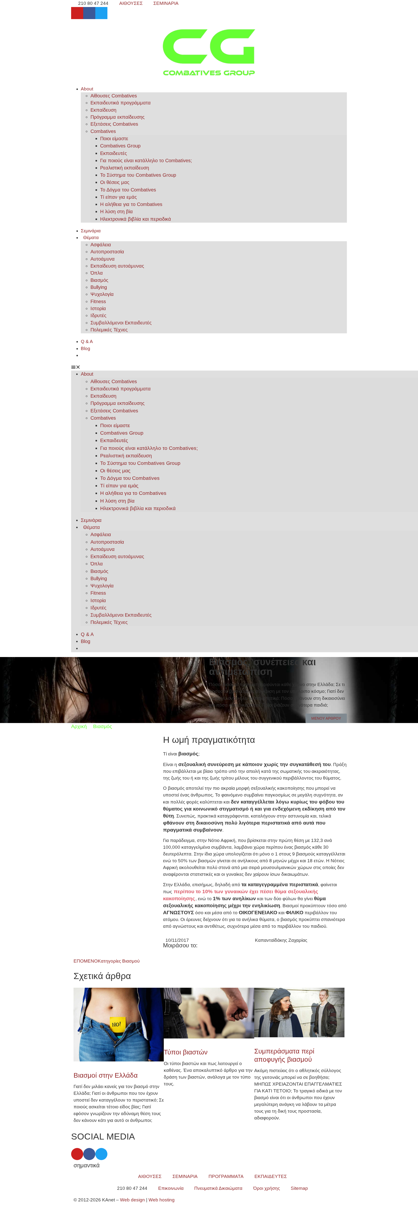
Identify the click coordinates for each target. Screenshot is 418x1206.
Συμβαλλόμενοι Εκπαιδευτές (121, 322)
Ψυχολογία (102, 294)
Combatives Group (120, 145)
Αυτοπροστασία (107, 251)
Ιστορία (98, 308)
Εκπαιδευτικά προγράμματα (120, 102)
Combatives (103, 131)
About (87, 88)
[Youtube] (77, 13)
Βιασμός (99, 280)
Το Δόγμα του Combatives (128, 189)
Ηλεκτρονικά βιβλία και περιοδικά (135, 219)
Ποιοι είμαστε (114, 138)
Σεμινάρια (91, 230)
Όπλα (96, 273)
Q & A (87, 341)
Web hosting (162, 1199)
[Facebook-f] (89, 13)
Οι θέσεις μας (114, 182)
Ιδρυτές (98, 315)
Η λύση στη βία (116, 211)
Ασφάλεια (100, 244)
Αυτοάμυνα (102, 259)
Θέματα (91, 237)
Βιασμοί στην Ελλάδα (106, 1075)
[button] (209, 367)
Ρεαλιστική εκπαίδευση (124, 167)
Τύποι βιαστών (186, 1052)
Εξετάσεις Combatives (114, 124)
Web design (132, 1199)
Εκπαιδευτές (113, 153)
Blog (85, 348)
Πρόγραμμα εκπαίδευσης (117, 117)
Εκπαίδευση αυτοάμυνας (117, 266)
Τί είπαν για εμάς (118, 197)
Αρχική (79, 726)
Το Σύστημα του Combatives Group (138, 175)
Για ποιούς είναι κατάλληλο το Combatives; (146, 160)
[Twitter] (101, 13)
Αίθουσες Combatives (113, 95)
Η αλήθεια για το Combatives (131, 204)
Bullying (98, 287)
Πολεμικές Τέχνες (109, 329)
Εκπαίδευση (103, 110)
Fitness (98, 301)
